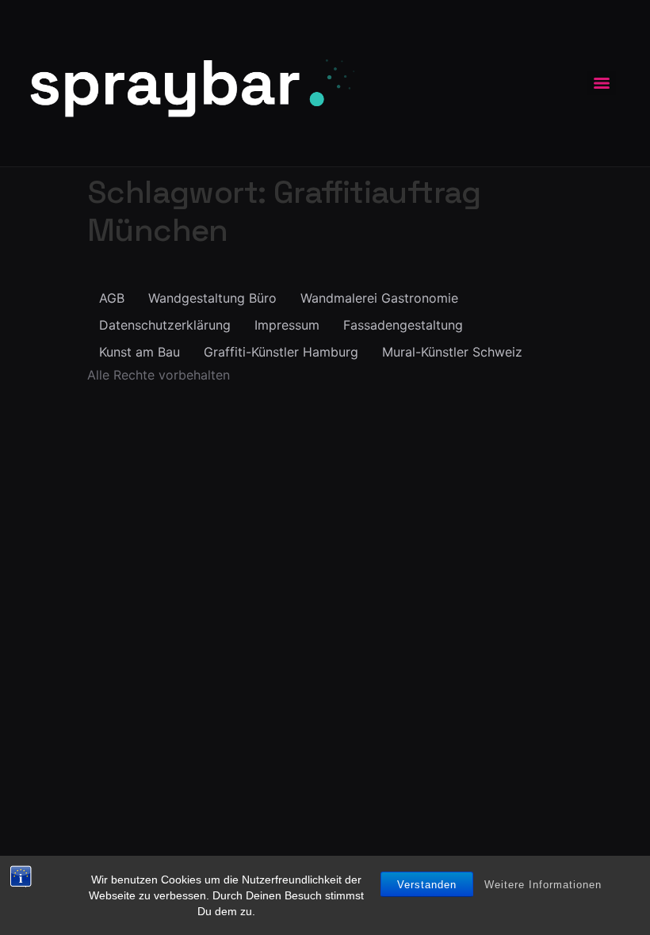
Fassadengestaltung (403, 325)
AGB (111, 298)
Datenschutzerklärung (165, 325)
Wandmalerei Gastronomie (379, 298)
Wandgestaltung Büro (212, 298)
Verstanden (427, 885)
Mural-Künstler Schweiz (452, 352)
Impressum (286, 325)
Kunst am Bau (139, 352)
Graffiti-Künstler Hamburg (281, 352)
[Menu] (601, 83)
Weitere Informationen (543, 885)
